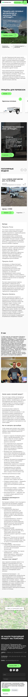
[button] (15, 611)
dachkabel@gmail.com (12, 660)
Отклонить (14, 690)
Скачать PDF (13, 665)
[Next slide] (25, 170)
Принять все (6, 690)
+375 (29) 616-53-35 (14, 656)
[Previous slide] (22, 170)
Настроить (5, 693)
